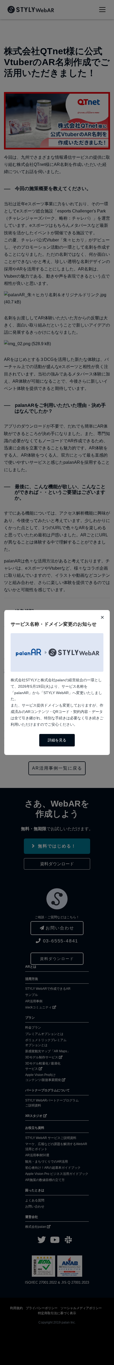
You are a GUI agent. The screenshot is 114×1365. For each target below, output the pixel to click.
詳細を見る (57, 740)
